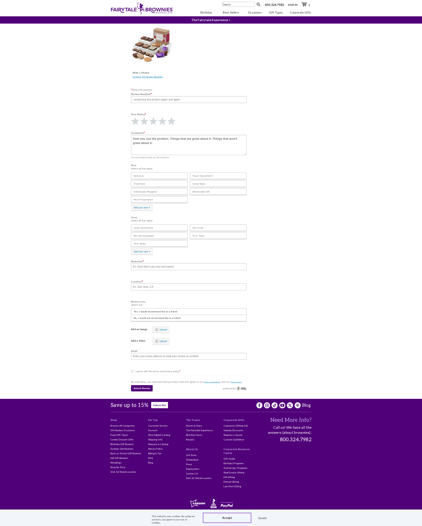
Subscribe (159, 405)
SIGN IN (293, 4)
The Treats (193, 419)
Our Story (191, 455)
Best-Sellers (231, 12)
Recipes (190, 439)
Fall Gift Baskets (119, 458)
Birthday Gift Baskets (122, 444)
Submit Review (142, 388)
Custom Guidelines (234, 439)
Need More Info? (291, 420)
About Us (192, 449)
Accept (227, 518)
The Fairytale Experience (199, 430)
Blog (306, 405)
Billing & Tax (154, 453)
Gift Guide (229, 458)
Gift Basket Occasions (122, 430)
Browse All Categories (122, 425)
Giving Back (192, 459)
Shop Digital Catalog (159, 434)
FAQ (150, 458)
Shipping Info (155, 439)
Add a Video (138, 341)
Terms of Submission (212, 382)
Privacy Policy (236, 382)
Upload (163, 329)
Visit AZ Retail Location (123, 471)
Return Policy (155, 448)
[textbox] (238, 4)
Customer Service (158, 425)
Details (262, 517)
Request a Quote (233, 434)
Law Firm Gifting (232, 486)
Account (153, 430)
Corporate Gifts (300, 12)
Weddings (115, 462)
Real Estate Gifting (234, 472)
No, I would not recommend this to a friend (157, 318)
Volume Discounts (233, 430)
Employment (192, 468)
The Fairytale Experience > (211, 20)
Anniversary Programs (235, 467)
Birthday (206, 12)
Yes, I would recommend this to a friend (155, 311)
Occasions (255, 12)
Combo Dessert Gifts (122, 439)
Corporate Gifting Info (236, 425)
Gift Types (276, 12)
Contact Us (192, 473)
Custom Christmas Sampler (148, 77)
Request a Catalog (158, 444)
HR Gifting (229, 477)
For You (153, 419)
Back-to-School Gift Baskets (125, 453)
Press (189, 464)
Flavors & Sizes (194, 425)
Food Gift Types (119, 434)
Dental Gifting (231, 481)
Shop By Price (117, 467)
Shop (113, 419)
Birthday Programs (234, 463)
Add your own (141, 207)
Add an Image (139, 329)
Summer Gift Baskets (122, 448)
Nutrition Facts (194, 434)
